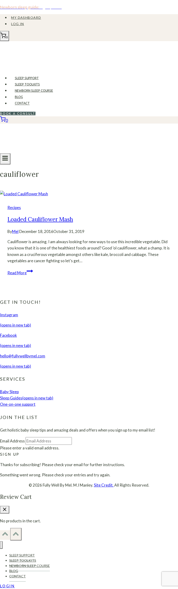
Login (7, 586)
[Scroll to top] (5, 535)
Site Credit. (104, 485)
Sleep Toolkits (27, 84)
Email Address (12, 440)
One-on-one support (17, 404)
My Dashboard (26, 18)
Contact (22, 103)
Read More (20, 272)
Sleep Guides (26, 398)
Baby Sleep (9, 391)
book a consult (17, 113)
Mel (15, 231)
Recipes (14, 207)
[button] (10, 454)
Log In (17, 24)
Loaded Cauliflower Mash (40, 219)
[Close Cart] (4, 510)
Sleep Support (27, 78)
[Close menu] (1, 545)
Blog (19, 97)
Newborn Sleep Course (34, 90)
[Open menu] (5, 158)
